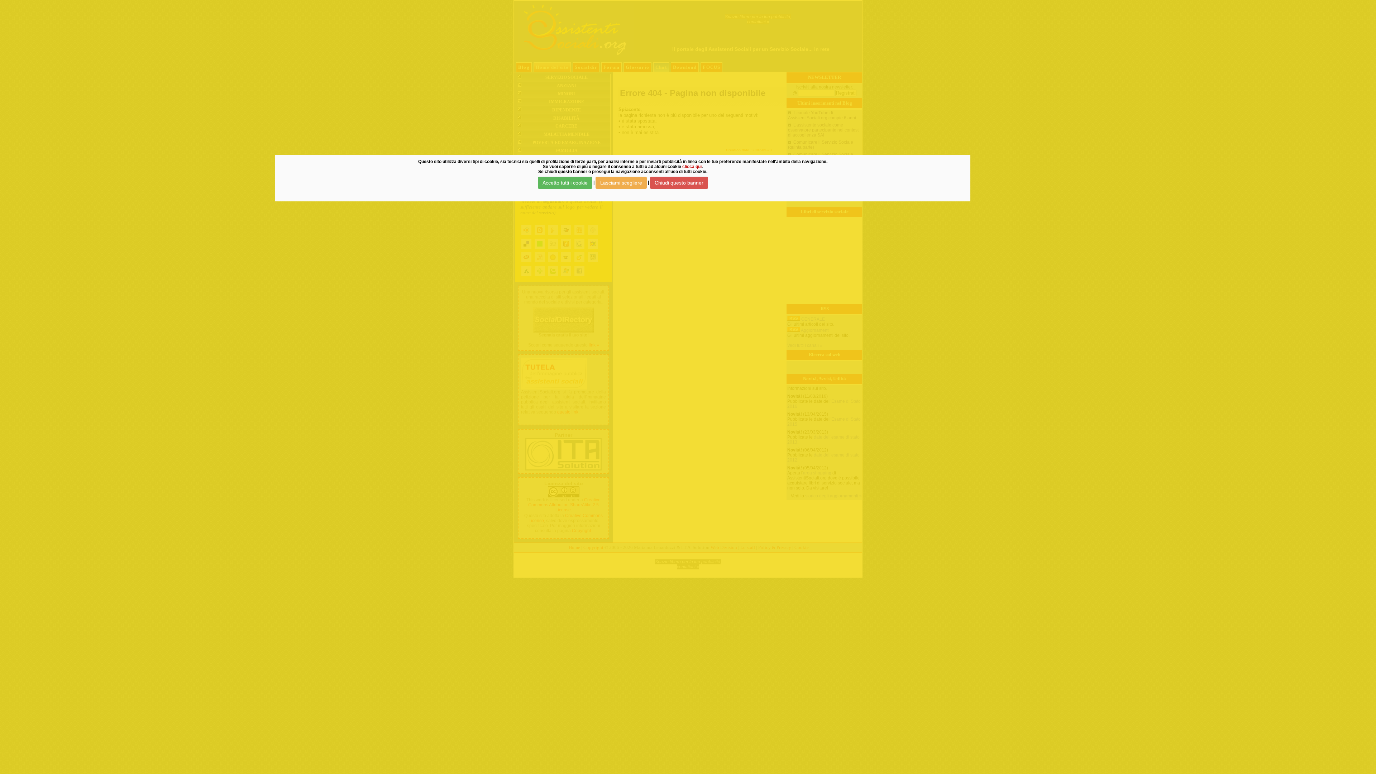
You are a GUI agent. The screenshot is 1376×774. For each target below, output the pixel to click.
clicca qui (692, 166)
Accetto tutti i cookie (565, 183)
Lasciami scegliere (621, 183)
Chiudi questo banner (679, 183)
